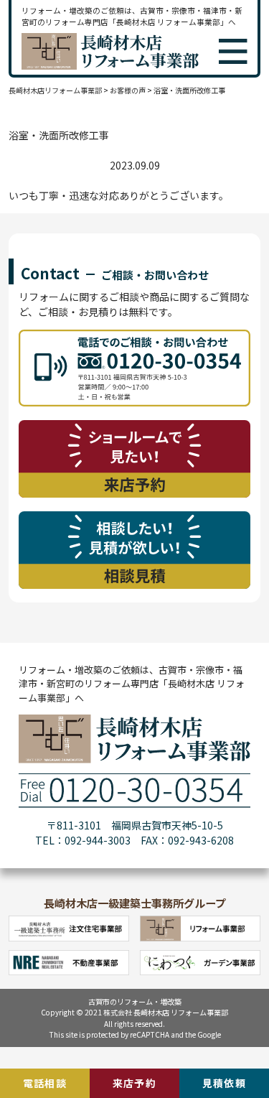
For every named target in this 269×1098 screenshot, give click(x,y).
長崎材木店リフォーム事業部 (55, 90)
